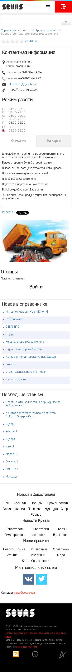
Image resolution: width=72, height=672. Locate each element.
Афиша (12, 555)
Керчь (62, 529)
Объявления (38, 549)
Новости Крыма (14, 549)
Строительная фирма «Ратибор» (26, 372)
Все (6, 503)
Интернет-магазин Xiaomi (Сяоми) (27, 311)
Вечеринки (37, 555)
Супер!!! (10, 439)
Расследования (13, 509)
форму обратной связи (27, 647)
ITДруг (10, 334)
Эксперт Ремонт (16, 379)
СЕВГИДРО (12, 327)
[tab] (19, 141)
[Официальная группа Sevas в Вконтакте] (28, 579)
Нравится (7, 212)
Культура (51, 509)
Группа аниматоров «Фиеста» (24, 349)
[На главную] (11, 7)
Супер (10, 424)
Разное (36, 514)
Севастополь (15, 529)
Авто (26, 30)
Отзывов (29, 41)
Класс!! (10, 446)
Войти (36, 287)
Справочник (8, 30)
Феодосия (38, 535)
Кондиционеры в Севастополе (25, 342)
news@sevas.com (25, 592)
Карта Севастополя (36, 561)
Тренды (37, 503)
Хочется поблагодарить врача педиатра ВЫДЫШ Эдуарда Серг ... (31, 415)
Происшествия (58, 503)
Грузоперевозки (46, 30)
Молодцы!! (12, 454)
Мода (61, 555)
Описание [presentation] (18, 141)
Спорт (65, 509)
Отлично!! (12, 461)
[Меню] (27, 7)
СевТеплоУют (14, 319)
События (20, 503)
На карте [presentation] (54, 141)
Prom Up (11, 364)
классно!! (11, 431)
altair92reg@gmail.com (22, 84)
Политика (34, 509)
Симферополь (14, 535)
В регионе (60, 535)
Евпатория (41, 529)
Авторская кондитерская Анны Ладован (31, 357)
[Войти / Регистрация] (63, 7)
